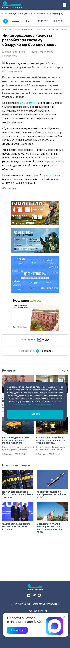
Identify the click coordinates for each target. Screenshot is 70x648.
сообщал (52, 175)
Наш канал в (28, 339)
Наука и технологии (41, 52)
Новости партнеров (16, 465)
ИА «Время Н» (28, 102)
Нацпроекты (10, 56)
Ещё (64, 370)
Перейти (17, 630)
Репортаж (9, 370)
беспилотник (10, 188)
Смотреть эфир (20, 21)
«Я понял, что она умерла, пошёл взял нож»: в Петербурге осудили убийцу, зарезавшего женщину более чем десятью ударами (36, 13)
